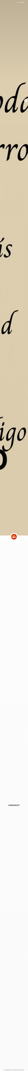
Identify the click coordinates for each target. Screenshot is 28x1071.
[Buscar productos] (26, 101)
